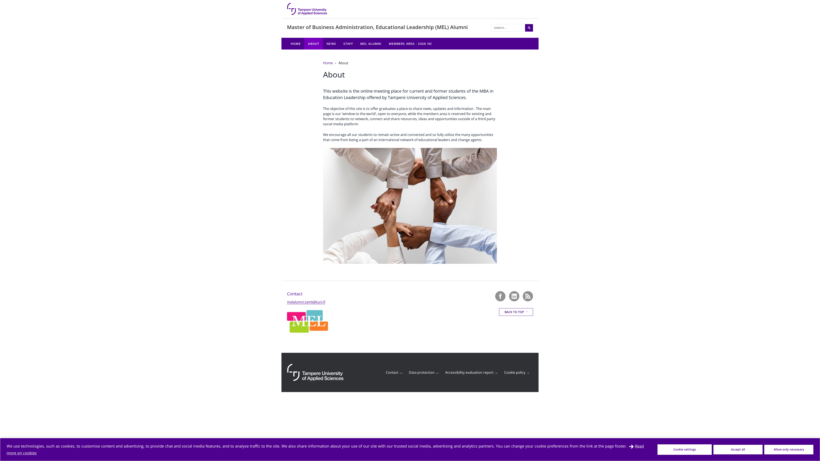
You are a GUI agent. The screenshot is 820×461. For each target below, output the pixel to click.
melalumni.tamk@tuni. (305, 302)
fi (324, 302)
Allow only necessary (789, 449)
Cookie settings (684, 449)
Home (328, 63)
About (343, 63)
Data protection (424, 372)
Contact (394, 372)
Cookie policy (517, 372)
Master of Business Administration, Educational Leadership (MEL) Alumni (377, 27)
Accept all (738, 449)
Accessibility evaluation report (471, 372)
